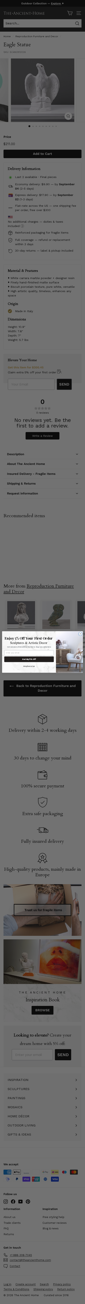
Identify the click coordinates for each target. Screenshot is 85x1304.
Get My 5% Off (29, 659)
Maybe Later (29, 666)
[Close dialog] (80, 634)
